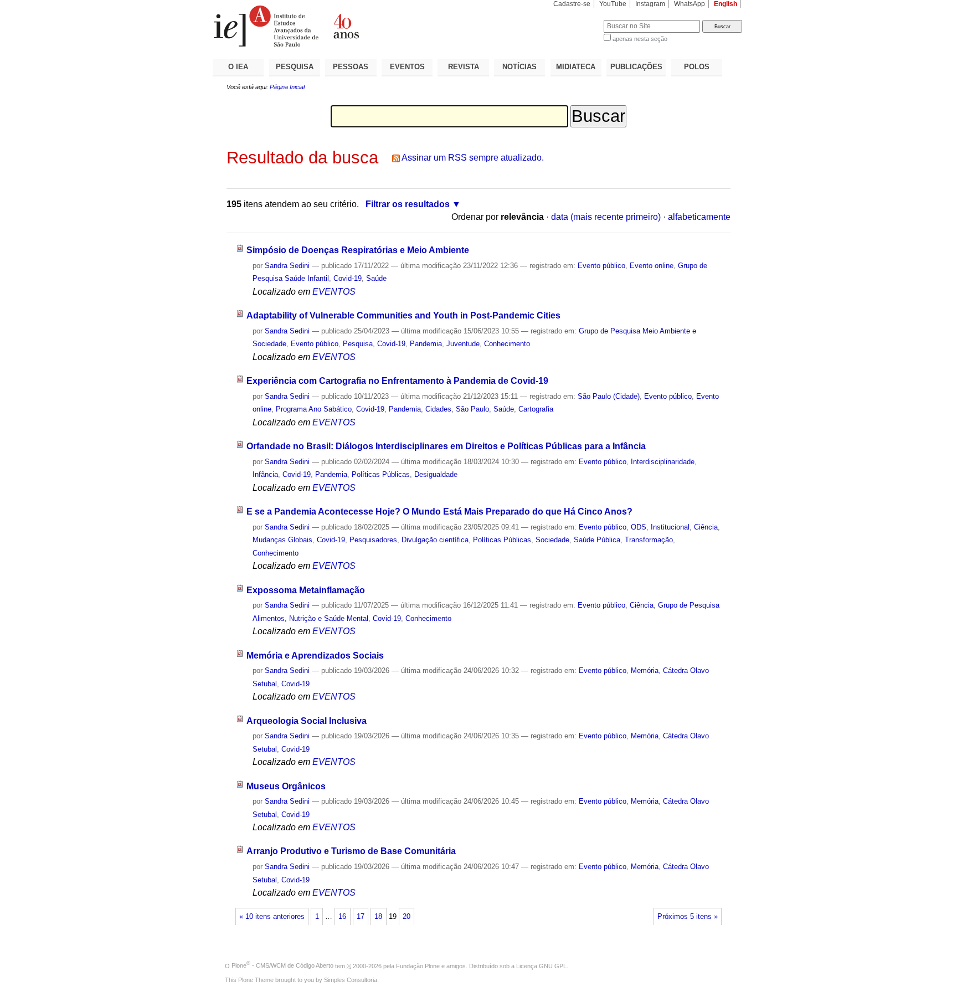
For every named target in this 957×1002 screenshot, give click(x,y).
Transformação (649, 540)
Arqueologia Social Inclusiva (306, 721)
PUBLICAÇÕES (636, 67)
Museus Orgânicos (286, 786)
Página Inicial (287, 87)
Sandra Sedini (287, 265)
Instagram (650, 4)
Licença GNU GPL (541, 965)
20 (406, 917)
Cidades (438, 409)
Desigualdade (435, 474)
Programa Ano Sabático (314, 409)
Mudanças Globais (282, 540)
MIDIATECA (575, 67)
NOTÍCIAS (519, 67)
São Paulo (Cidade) (609, 396)
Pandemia (426, 344)
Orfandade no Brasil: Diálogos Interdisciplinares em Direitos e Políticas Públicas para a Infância (446, 446)
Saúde (376, 278)
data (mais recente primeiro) (606, 217)
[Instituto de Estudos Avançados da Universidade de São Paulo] (345, 26)
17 (360, 917)
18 (378, 917)
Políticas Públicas (381, 474)
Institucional (670, 527)
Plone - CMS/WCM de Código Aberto (282, 965)
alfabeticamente (699, 217)
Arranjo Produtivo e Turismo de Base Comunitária (351, 851)
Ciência (706, 527)
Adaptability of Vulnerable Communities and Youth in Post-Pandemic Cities (403, 315)
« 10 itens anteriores (272, 917)
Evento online (651, 265)
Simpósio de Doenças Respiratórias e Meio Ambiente (357, 250)
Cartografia (535, 409)
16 (342, 917)
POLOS (696, 67)
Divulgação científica (435, 540)
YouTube (612, 4)
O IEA (238, 67)
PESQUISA (294, 67)
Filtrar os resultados (408, 204)
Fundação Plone (418, 965)
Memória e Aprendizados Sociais (315, 655)
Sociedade (552, 540)
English (725, 4)
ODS (638, 527)
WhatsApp (689, 4)
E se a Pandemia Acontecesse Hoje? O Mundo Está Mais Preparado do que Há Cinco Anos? (439, 511)
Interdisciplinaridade (662, 462)
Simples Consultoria (350, 980)
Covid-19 (347, 278)
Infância (265, 474)
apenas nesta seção (640, 38)
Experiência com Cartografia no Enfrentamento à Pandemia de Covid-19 (397, 381)
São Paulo (472, 409)
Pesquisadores (373, 540)
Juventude (463, 344)
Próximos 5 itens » (687, 917)
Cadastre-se (571, 4)
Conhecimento (507, 344)
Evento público (601, 265)
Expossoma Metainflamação (305, 590)
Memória (644, 670)
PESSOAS (350, 67)
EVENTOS (407, 67)
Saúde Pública (597, 540)
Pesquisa (358, 344)
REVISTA (463, 67)
